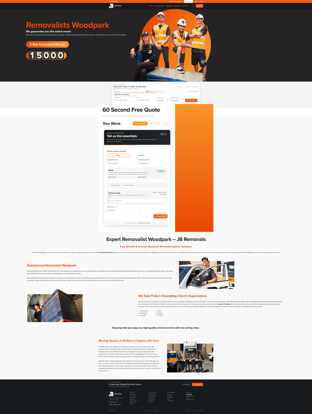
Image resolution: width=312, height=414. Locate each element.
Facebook (119, 404)
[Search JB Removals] (193, 6)
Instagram (111, 404)
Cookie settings (155, 410)
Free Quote (188, 1)
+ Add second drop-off (128, 185)
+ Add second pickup (115, 185)
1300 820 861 (189, 394)
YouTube (115, 404)
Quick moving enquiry (152, 394)
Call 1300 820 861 (186, 384)
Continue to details (160, 216)
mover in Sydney (224, 304)
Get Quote (199, 5)
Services (132, 392)
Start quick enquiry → (197, 384)
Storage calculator (152, 399)
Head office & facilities (190, 399)
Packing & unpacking (133, 400)
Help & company (171, 392)
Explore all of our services (144, 223)
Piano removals (132, 399)
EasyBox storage (133, 402)
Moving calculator (151, 397)
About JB (168, 399)
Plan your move (153, 392)
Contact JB (189, 392)
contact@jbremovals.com (190, 396)
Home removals (132, 394)
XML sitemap (150, 410)
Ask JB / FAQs (169, 394)
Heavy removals (132, 397)
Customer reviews (170, 400)
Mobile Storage (199, 1)
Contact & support (170, 397)
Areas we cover (151, 400)
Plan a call (150, 402)
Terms (146, 410)
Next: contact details (190, 100)
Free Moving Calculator (175, 1)
